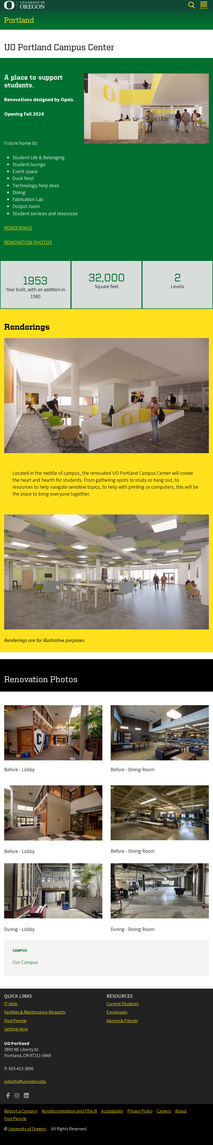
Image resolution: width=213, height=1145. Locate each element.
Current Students (122, 1004)
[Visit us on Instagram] (17, 1096)
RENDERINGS (18, 228)
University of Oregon (27, 1129)
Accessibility (112, 1111)
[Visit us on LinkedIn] (26, 1096)
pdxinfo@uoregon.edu (25, 1081)
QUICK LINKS (18, 996)
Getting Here (16, 1029)
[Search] (191, 5)
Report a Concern (20, 1111)
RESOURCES (119, 996)
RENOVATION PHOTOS (28, 242)
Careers (164, 1111)
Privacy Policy (140, 1111)
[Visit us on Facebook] (8, 1096)
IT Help (10, 1004)
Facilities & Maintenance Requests (34, 1012)
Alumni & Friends (122, 1021)
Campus (19, 950)
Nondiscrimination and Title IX (69, 1111)
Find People (15, 1021)
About (181, 1111)
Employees (116, 1012)
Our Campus (25, 962)
